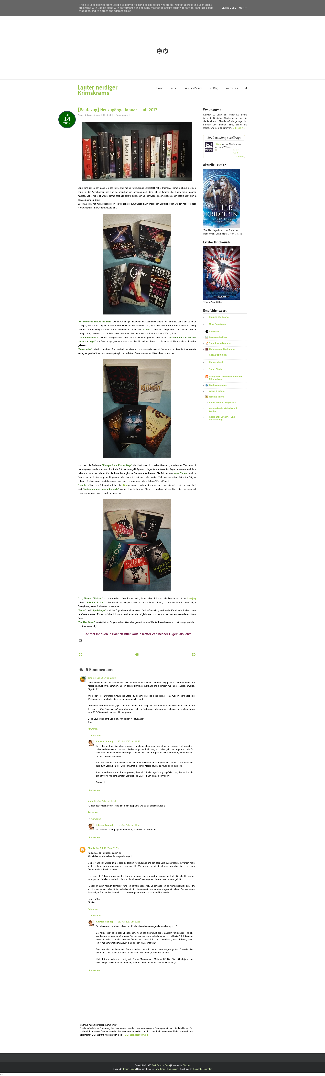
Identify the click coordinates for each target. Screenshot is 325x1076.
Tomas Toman (129, 1069)
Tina (125, 485)
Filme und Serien (193, 88)
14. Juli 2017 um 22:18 (104, 678)
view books (240, 156)
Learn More (229, 8)
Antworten (93, 729)
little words (215, 331)
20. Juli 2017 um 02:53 (107, 848)
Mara (90, 801)
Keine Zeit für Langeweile (222, 402)
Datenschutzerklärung (136, 1035)
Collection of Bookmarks (222, 349)
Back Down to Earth (161, 1065)
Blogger (186, 1065)
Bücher (173, 88)
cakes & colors (216, 391)
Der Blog (213, 88)
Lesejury (191, 598)
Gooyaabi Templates (202, 1069)
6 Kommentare (121, 115)
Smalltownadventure (220, 343)
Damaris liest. (216, 362)
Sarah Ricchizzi (217, 369)
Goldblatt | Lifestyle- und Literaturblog (222, 418)
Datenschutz (231, 88)
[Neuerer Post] (80, 654)
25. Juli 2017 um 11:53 (129, 741)
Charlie (91, 848)
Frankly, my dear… (219, 317)
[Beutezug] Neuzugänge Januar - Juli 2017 (117, 109)
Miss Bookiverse (217, 324)
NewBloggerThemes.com (166, 1069)
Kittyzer (218, 144)
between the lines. (218, 337)
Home (159, 88)
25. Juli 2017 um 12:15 (129, 921)
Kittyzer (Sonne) (104, 741)
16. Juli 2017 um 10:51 (105, 801)
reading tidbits (216, 396)
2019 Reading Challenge (224, 137)
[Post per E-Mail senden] (80, 640)
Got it (243, 8)
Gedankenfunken (218, 355)
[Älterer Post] (194, 654)
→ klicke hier (238, 128)
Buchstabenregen (218, 385)
